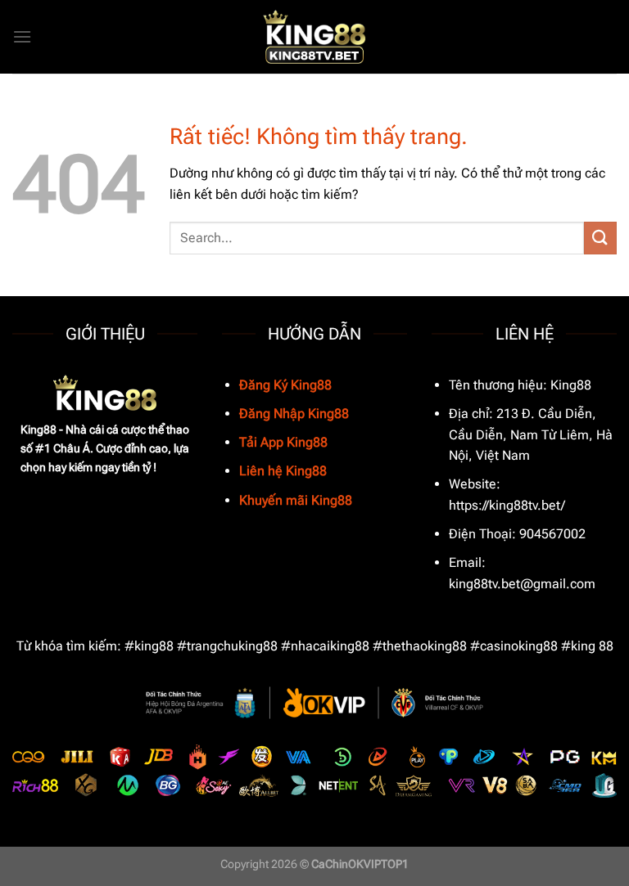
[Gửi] (600, 238)
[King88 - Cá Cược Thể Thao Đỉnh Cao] (314, 37)
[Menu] (22, 36)
